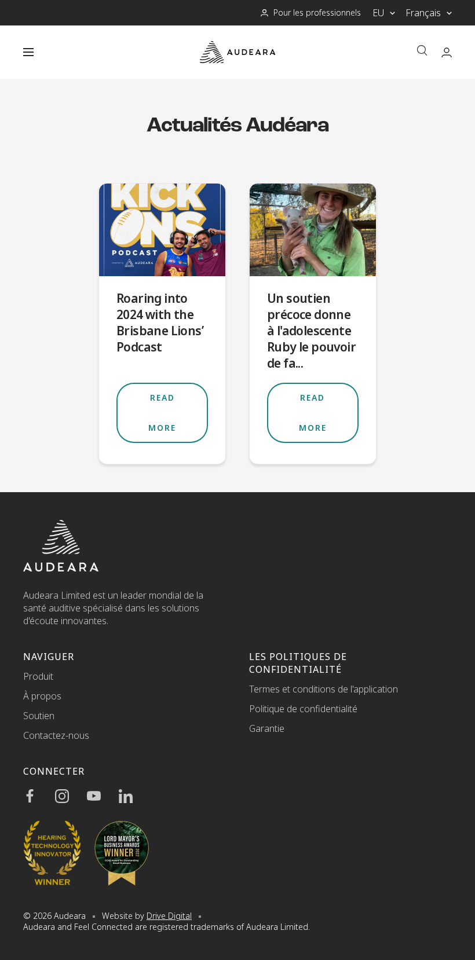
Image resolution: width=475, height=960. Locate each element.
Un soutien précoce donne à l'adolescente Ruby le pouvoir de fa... (311, 330)
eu (378, 12)
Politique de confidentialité (303, 708)
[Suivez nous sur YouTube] (103, 796)
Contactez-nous (56, 735)
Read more (162, 412)
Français (423, 12)
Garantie (266, 728)
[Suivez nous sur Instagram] (71, 796)
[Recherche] (422, 52)
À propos (42, 696)
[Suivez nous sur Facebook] (39, 796)
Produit (38, 676)
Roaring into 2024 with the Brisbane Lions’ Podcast (159, 322)
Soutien (38, 715)
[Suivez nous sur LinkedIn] (135, 796)
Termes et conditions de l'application (323, 689)
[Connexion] (446, 52)
